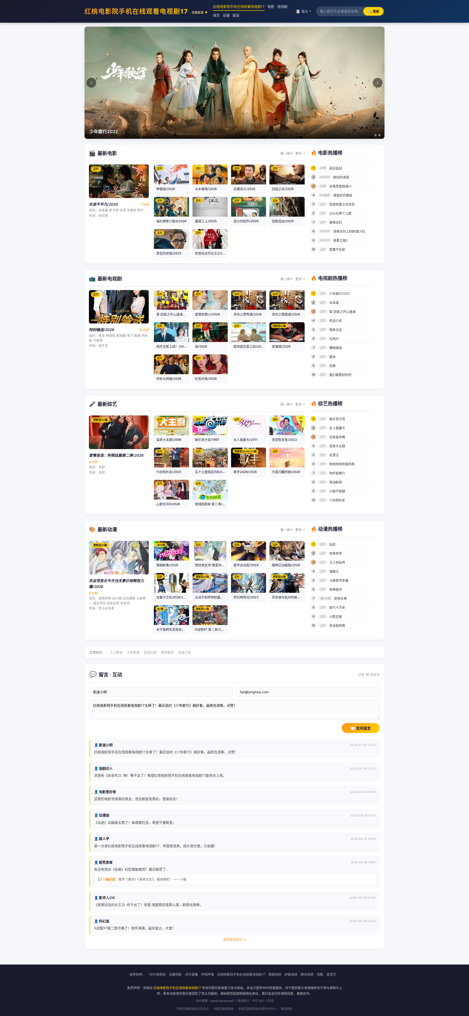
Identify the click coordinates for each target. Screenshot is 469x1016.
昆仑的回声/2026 (246, 221)
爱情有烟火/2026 (207, 314)
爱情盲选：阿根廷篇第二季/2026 (116, 455)
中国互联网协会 (223, 1009)
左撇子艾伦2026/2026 (172, 597)
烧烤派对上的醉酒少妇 (349, 231)
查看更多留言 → (234, 939)
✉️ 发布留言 (361, 728)
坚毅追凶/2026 (283, 221)
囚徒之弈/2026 (283, 189)
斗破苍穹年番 (338, 580)
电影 (270, 6)
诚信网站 (286, 1009)
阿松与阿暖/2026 (168, 379)
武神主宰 (340, 598)
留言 (236, 15)
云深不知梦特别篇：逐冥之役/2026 (220, 597)
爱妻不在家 (337, 249)
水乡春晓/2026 (206, 189)
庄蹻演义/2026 (244, 189)
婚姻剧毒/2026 (167, 565)
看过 (302, 11)
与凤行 (334, 339)
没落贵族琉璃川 (340, 186)
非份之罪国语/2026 (286, 314)
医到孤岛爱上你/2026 (249, 346)
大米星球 (133, 652)
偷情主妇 (335, 222)
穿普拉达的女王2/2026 (211, 253)
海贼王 (334, 571)
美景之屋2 (340, 240)
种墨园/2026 (165, 189)
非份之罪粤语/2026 (248, 314)
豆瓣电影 (175, 974)
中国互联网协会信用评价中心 (257, 1009)
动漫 (226, 15)
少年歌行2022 (339, 293)
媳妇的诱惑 (341, 177)
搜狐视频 (274, 974)
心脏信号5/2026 (168, 504)
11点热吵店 (337, 500)
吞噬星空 (335, 589)
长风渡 (334, 302)
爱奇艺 (331, 974)
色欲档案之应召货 (342, 204)
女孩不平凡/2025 (103, 204)
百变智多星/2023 (284, 440)
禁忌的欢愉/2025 (168, 253)
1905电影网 (157, 974)
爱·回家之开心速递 (342, 311)
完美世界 (335, 553)
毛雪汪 (334, 455)
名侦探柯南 (337, 625)
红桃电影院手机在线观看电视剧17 (144, 11)
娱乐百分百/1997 (207, 440)
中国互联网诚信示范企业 (193, 1009)
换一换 (286, 153)
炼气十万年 (337, 607)
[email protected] (222, 1001)
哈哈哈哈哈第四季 (342, 464)
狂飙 (332, 366)
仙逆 (332, 544)
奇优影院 (167, 652)
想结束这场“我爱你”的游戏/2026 (218, 565)
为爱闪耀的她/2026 (286, 472)
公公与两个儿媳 (340, 213)
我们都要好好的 (340, 375)
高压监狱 (335, 168)
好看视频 (291, 974)
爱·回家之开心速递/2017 (173, 314)
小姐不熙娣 (337, 491)
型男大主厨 (337, 446)
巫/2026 (201, 346)
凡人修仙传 (337, 562)
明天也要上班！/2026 (172, 346)
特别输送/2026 (101, 329)
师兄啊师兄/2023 (246, 597)
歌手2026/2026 (245, 472)
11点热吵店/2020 (168, 472)
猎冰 (332, 357)
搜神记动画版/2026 (286, 565)
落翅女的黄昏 (342, 195)
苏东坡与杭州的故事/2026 (290, 597)
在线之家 (150, 652)
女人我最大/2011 (245, 440)
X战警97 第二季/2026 (211, 629)
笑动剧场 (335, 482)
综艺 (216, 15)
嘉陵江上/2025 (206, 221)
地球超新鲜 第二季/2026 (212, 504)
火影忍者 (335, 616)
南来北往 (335, 330)
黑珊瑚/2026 (281, 346)
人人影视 (116, 652)
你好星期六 (337, 473)
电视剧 (282, 6)
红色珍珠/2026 (206, 379)
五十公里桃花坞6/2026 (211, 472)
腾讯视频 (307, 974)
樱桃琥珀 (335, 348)
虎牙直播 (191, 974)
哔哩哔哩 (207, 974)
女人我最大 (337, 428)
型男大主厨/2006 (168, 440)
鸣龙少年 (335, 320)
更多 (300, 153)
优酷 (320, 974)
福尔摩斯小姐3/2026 (171, 221)
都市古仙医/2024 (246, 565)
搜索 (373, 11)
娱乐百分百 (337, 419)
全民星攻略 (337, 437)
